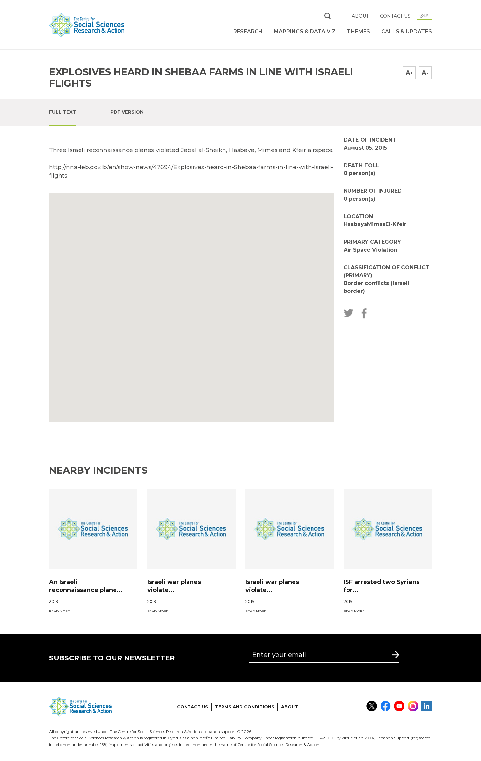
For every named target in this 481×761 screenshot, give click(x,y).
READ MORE (59, 611)
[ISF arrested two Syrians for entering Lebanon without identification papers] (388, 529)
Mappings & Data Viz (305, 31)
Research (248, 31)
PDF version (127, 112)
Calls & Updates (406, 31)
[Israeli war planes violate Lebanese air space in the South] (191, 529)
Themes (358, 31)
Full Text (62, 112)
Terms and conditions (244, 706)
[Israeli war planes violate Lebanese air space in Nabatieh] (289, 529)
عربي (424, 14)
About (360, 16)
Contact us (395, 16)
